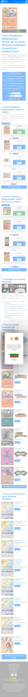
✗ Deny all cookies (14, 356)
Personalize (14, 359)
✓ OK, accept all (14, 354)
